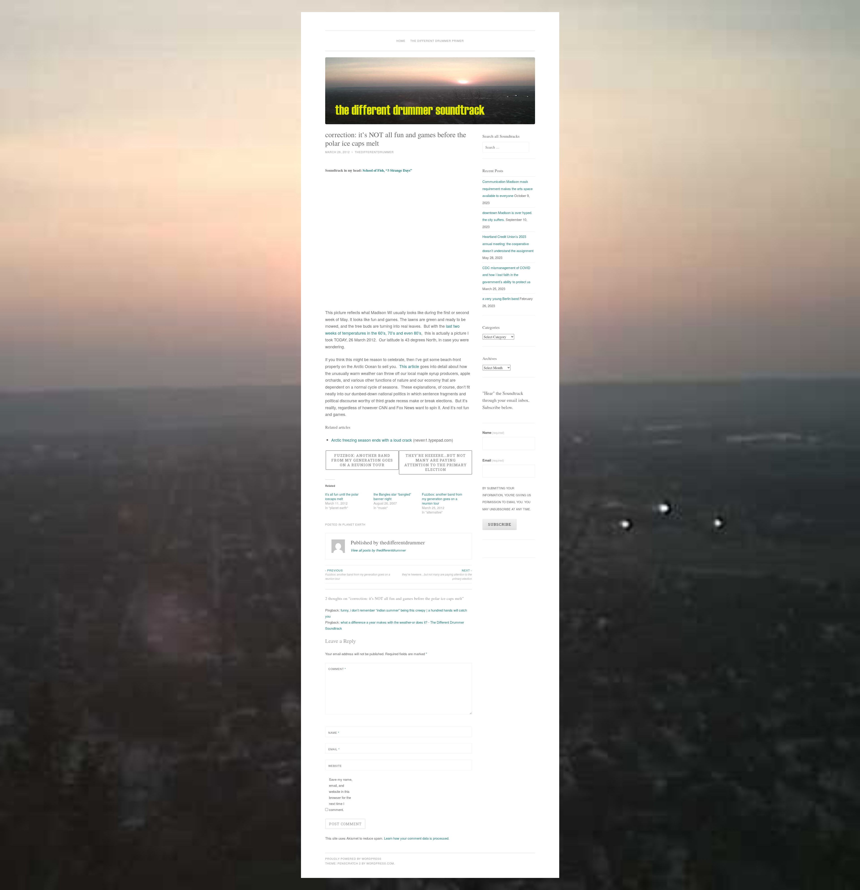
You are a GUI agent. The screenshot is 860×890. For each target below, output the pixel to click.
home (400, 41)
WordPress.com (380, 863)
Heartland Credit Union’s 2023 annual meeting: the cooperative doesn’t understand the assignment (507, 243)
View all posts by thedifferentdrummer (378, 550)
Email (334, 749)
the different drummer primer (437, 41)
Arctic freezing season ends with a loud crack (371, 440)
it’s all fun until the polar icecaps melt (342, 496)
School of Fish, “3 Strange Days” (387, 170)
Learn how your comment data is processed (416, 838)
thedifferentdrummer (374, 152)
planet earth (354, 524)
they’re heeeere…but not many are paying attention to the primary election (437, 574)
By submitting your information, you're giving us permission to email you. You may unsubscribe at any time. (506, 498)
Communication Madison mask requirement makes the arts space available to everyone (507, 188)
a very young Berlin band (500, 298)
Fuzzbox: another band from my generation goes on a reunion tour (442, 498)
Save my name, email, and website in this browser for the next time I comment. (340, 794)
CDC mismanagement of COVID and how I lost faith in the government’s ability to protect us (506, 274)
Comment (337, 669)
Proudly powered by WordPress (353, 858)
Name (333, 732)
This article (409, 366)
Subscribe (499, 524)
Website (335, 766)
